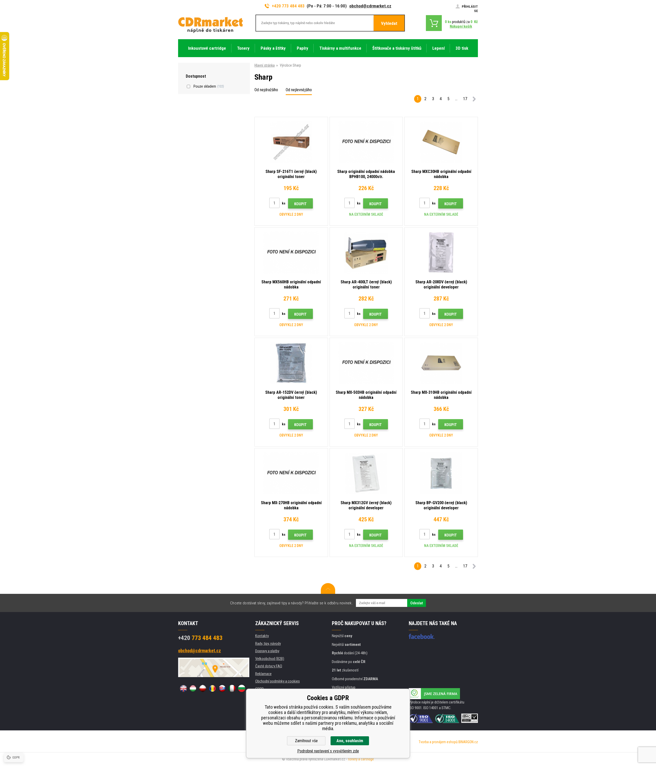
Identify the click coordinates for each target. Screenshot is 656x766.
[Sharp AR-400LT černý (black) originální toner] (366, 252)
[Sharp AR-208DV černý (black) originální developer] (441, 252)
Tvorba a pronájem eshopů (438, 742)
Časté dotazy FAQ (268, 666)
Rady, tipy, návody (268, 643)
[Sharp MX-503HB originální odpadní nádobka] (366, 363)
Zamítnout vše (306, 740)
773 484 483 (200, 637)
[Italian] (231, 688)
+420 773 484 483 (288, 5)
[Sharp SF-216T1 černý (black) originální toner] (291, 142)
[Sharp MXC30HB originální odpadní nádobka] (441, 142)
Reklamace (263, 673)
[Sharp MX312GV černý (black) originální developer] (366, 473)
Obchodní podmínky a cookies (277, 681)
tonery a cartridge (361, 759)
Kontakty (262, 636)
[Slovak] (222, 688)
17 (465, 98)
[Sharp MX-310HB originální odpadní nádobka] (441, 363)
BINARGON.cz (468, 742)
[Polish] (202, 688)
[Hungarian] (193, 688)
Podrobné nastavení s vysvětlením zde (328, 751)
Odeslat (416, 603)
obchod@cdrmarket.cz (370, 5)
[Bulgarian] (241, 688)
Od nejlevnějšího (299, 89)
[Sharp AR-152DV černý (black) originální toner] (291, 363)
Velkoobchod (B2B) (269, 658)
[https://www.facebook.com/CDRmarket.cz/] (422, 636)
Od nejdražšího (266, 89)
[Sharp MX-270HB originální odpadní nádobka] (291, 473)
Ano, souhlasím (349, 740)
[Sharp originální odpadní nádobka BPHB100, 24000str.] (366, 142)
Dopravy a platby (267, 651)
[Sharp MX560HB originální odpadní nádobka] (291, 252)
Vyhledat (389, 23)
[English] (183, 688)
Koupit (300, 204)
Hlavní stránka (264, 65)
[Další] (474, 100)
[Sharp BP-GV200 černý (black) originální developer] (441, 473)
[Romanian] (212, 688)
